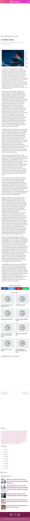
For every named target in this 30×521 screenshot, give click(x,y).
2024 (4, 454)
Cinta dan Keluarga (11, 431)
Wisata (19, 442)
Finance (25, 431)
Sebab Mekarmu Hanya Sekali (6, 350)
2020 (4, 463)
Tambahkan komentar (5, 44)
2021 (4, 461)
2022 (4, 459)
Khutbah (24, 433)
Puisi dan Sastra (11, 440)
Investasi (4, 433)
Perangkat (19, 438)
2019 (4, 465)
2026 (4, 450)
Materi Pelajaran (21, 436)
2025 (4, 452)
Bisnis (3, 431)
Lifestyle (13, 436)
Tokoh (14, 442)
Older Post (25, 393)
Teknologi (8, 442)
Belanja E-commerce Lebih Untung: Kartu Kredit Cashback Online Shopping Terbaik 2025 (17, 481)
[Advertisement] (15, 20)
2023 (4, 456)
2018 (4, 467)
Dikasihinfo (5, 472)
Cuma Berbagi (23, 519)
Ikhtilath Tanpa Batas (20, 305)
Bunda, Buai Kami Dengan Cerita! (22, 320)
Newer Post (4, 393)
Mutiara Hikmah (5, 438)
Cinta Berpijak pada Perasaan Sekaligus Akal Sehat (21, 351)
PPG (25, 438)
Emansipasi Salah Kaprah (7, 319)
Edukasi (19, 431)
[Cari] (28, 1)
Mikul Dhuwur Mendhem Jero (21, 334)
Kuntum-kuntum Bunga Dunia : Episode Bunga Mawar (6, 335)
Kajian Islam (11, 433)
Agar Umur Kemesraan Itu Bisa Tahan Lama (7, 305)
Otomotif (13, 438)
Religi (24, 440)
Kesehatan (18, 433)
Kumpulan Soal (5, 436)
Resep (3, 442)
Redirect (19, 440)
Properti (4, 440)
